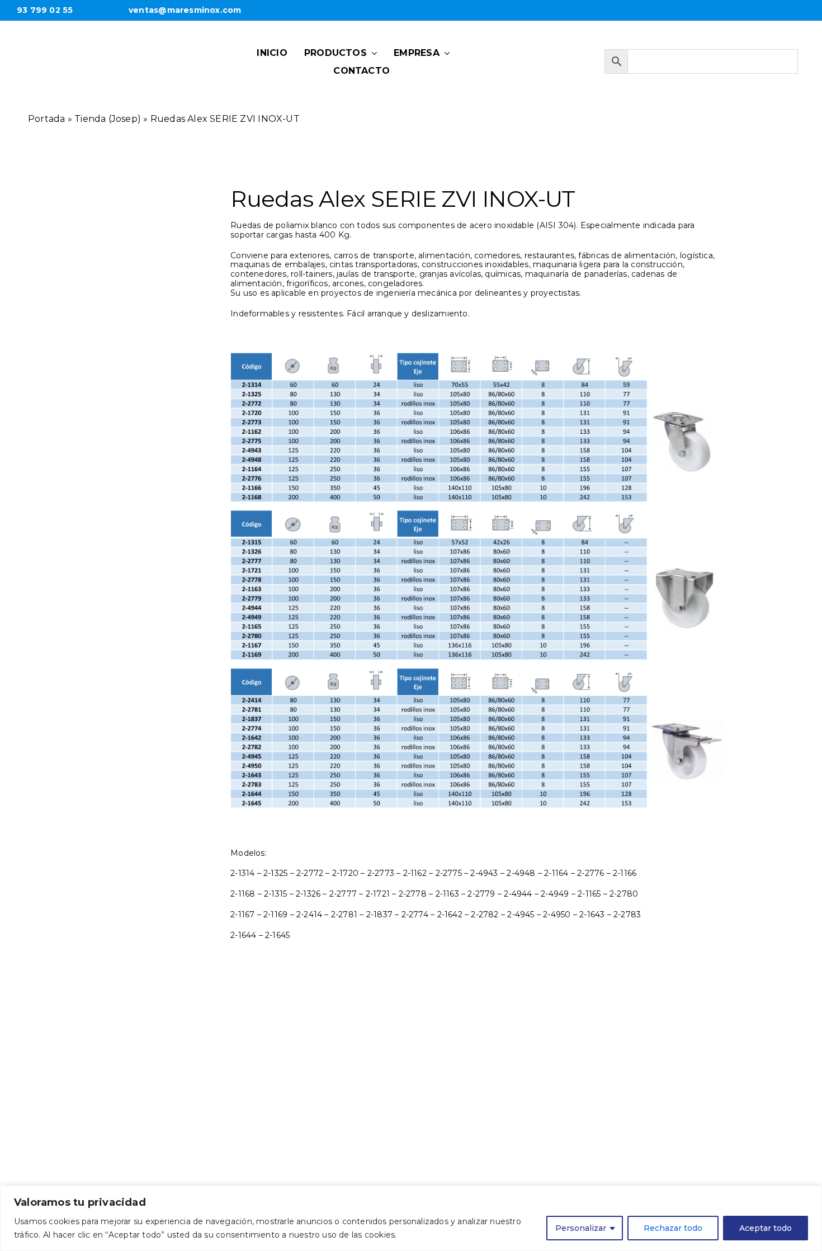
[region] (411, 1218)
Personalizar (580, 1228)
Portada (46, 118)
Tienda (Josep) (107, 118)
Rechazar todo (673, 1228)
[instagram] (536, 58)
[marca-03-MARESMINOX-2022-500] (122, 41)
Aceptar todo (765, 1228)
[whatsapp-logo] (501, 56)
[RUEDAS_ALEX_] (148, 339)
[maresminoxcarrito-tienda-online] (570, 58)
